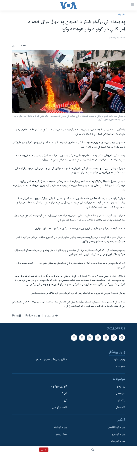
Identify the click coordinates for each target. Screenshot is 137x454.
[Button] (19, 45)
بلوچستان (120, 393)
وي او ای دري (118, 434)
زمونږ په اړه (119, 359)
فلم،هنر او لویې (59, 407)
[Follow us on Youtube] (106, 337)
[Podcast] (82, 337)
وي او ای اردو (60, 427)
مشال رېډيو (61, 434)
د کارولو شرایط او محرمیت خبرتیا (51, 359)
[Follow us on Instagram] (98, 337)
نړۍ (65, 400)
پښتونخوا (120, 386)
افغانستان (120, 407)
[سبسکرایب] (74, 337)
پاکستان (121, 400)
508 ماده (120, 366)
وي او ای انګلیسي (116, 427)
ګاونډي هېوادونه (59, 386)
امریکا (64, 393)
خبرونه (121, 15)
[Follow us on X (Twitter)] (114, 337)
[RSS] (90, 337)
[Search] (93, 450)
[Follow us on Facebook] (122, 337)
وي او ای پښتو (118, 441)
